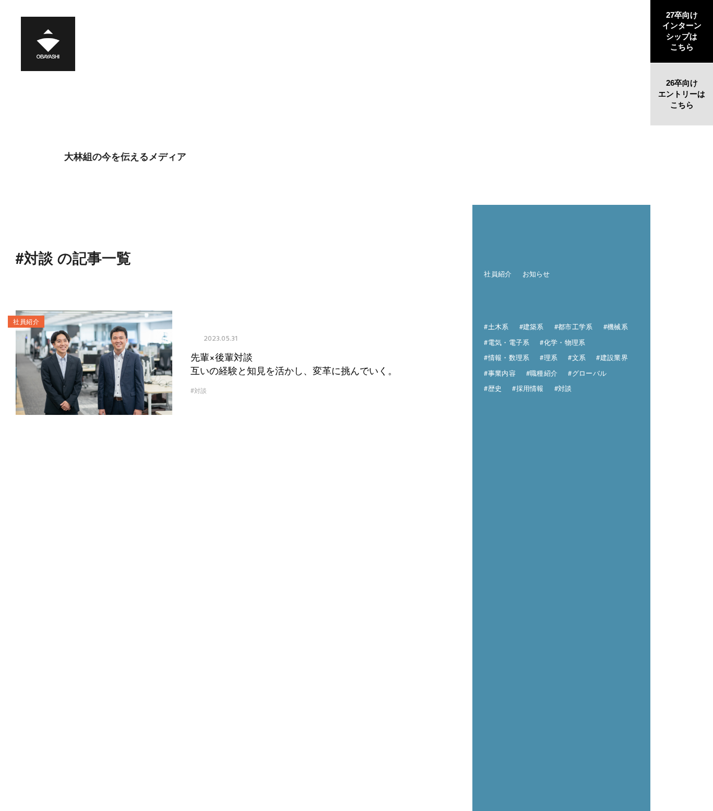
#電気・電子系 (506, 342)
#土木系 (496, 326)
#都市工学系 (573, 326)
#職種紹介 (542, 372)
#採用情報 (528, 388)
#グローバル (587, 372)
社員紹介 (498, 273)
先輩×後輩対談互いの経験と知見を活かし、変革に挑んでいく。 (294, 363)
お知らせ (536, 273)
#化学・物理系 (562, 342)
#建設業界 (612, 357)
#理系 (548, 357)
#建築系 (531, 326)
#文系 (577, 357)
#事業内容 (500, 372)
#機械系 (615, 326)
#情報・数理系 (506, 357)
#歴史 (493, 388)
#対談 (199, 390)
